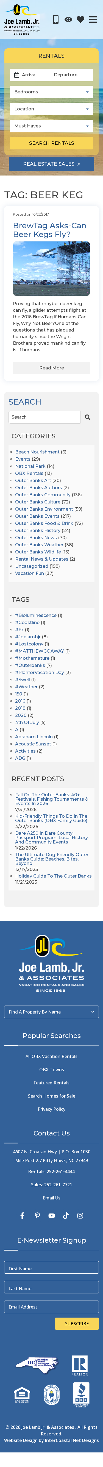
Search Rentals (51, 143)
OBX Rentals (29, 473)
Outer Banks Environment (44, 509)
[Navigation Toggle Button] (93, 19)
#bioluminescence (36, 615)
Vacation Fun (29, 573)
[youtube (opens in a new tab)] (51, 1215)
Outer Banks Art (33, 480)
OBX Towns (51, 1070)
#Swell (22, 680)
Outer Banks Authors (38, 488)
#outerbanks (30, 665)
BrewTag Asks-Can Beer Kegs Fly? (50, 230)
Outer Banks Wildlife (38, 552)
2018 (20, 708)
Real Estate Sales (58, 166)
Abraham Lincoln (34, 737)
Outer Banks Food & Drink (44, 523)
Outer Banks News (36, 538)
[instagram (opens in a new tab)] (80, 1215)
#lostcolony (29, 644)
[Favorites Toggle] (80, 19)
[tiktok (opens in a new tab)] (66, 1215)
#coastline (27, 622)
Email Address (23, 1307)
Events (22, 459)
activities (25, 751)
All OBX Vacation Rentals (51, 1056)
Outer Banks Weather (39, 545)
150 (18, 694)
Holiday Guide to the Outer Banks (53, 876)
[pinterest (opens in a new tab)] (37, 1215)
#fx (19, 630)
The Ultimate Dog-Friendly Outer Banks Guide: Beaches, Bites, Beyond (51, 859)
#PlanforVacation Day (39, 672)
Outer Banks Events (37, 516)
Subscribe (77, 1324)
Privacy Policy (51, 1109)
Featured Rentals (51, 1083)
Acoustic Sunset (33, 744)
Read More (51, 368)
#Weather (26, 687)
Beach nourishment (37, 452)
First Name (20, 1269)
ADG (20, 758)
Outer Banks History (37, 530)
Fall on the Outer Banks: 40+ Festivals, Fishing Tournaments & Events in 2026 (51, 799)
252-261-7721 (58, 1185)
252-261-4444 (61, 1171)
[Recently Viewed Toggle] (68, 19)
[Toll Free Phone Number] (55, 19)
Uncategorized (31, 566)
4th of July (27, 722)
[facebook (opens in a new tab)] (23, 1215)
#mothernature (32, 658)
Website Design (21, 1440)
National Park (30, 466)
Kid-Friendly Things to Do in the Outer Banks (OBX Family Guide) (51, 818)
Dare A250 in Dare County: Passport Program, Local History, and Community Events (51, 838)
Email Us (51, 1198)
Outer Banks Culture (37, 502)
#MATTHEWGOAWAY (39, 651)
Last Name (20, 1288)
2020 (21, 715)
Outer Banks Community (43, 495)
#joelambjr (28, 637)
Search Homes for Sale (51, 1096)
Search (19, 417)
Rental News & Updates (41, 559)
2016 (20, 701)
